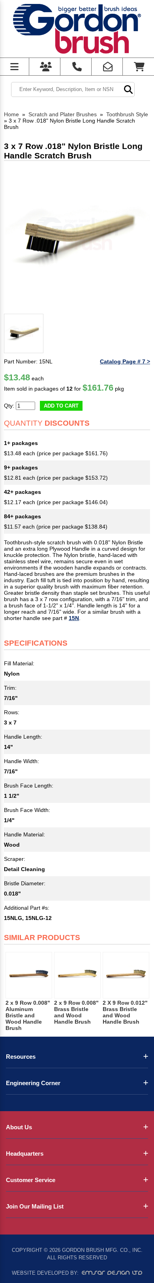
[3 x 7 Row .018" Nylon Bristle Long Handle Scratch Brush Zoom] (77, 238)
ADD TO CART (61, 406)
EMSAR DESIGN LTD (112, 1273)
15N (74, 618)
